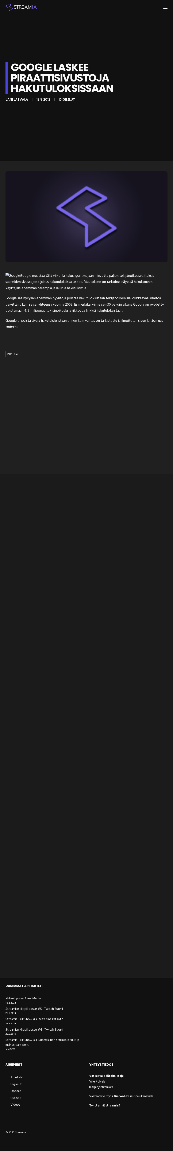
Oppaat (16, 1091)
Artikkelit (17, 1077)
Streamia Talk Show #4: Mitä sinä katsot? (34, 1019)
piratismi (12, 354)
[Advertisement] (86, 416)
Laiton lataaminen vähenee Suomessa (42, 963)
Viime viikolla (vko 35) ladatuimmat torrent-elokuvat (56, 714)
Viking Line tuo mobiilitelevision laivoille (42, 839)
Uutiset (16, 1098)
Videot (15, 1104)
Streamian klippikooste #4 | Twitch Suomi (34, 1029)
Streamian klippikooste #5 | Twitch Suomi (34, 1009)
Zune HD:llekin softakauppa (31, 590)
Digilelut (67, 99)
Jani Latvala (16, 99)
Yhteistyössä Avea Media (23, 998)
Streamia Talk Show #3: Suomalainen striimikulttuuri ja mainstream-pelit (42, 1042)
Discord (119, 1096)
